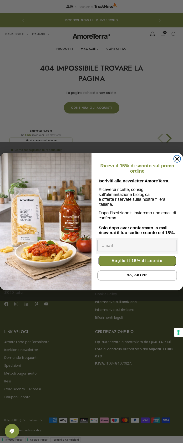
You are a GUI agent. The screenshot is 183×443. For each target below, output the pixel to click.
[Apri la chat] (12, 431)
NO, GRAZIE (137, 275)
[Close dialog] (177, 158)
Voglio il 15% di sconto (137, 261)
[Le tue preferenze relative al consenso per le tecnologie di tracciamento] (178, 332)
